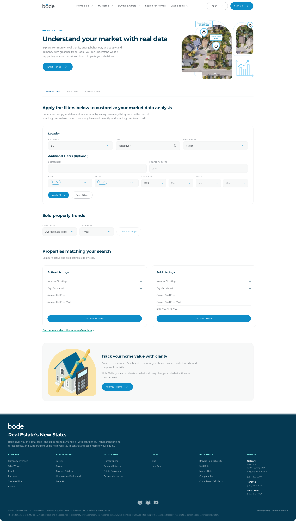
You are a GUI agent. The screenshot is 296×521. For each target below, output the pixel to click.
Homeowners (111, 460)
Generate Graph (129, 231)
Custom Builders (64, 471)
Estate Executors (112, 471)
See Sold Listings (203, 318)
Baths (98, 176)
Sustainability (15, 481)
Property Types (158, 162)
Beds (50, 176)
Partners (12, 476)
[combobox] (77, 145)
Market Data (53, 91)
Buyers (59, 466)
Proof (11, 471)
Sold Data (72, 91)
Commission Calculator (211, 481)
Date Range (189, 139)
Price (199, 176)
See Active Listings (94, 318)
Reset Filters (82, 195)
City (118, 139)
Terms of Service (280, 510)
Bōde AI (60, 481)
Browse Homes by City (210, 460)
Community (54, 162)
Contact (12, 486)
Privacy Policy (263, 510)
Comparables (92, 91)
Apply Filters (58, 195)
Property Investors (113, 476)
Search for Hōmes (155, 5)
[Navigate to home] (48, 6)
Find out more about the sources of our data (67, 330)
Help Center (158, 466)
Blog (154, 460)
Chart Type (48, 225)
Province (53, 139)
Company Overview (18, 460)
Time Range (85, 225)
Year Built (147, 176)
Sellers (59, 460)
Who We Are (14, 466)
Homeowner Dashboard (68, 476)
